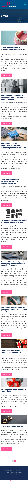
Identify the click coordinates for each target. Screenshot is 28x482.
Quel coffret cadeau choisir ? (12, 427)
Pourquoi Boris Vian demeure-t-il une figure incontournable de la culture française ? (13, 97)
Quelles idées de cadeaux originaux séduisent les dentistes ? (13, 49)
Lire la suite (6, 75)
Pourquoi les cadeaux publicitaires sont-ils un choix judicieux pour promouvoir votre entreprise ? (13, 146)
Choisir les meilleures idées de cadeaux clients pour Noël (12, 351)
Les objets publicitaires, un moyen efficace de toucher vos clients (14, 221)
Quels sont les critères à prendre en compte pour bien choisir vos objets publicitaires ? (13, 263)
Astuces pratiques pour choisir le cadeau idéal (13, 390)
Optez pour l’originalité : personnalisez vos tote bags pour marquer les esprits (13, 181)
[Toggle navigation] (25, 5)
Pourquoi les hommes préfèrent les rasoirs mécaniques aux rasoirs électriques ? (14, 309)
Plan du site (14, 481)
